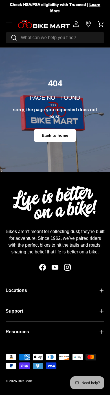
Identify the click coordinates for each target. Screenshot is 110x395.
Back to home (55, 135)
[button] (101, 24)
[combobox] (55, 37)
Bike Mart (25, 381)
